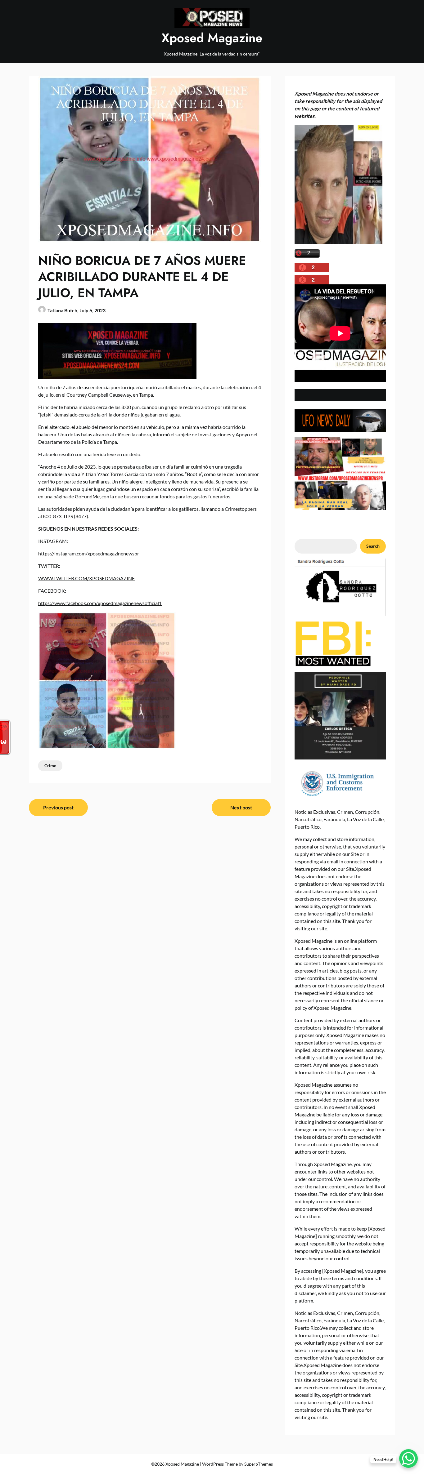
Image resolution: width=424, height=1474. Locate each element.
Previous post (58, 807)
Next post (241, 807)
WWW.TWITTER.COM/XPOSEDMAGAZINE (86, 578)
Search (373, 546)
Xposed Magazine (211, 38)
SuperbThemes (258, 1464)
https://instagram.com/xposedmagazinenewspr (88, 553)
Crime (50, 765)
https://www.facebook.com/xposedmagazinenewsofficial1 (100, 603)
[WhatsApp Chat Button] (408, 1458)
